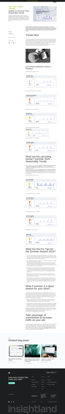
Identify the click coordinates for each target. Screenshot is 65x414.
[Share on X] (11, 43)
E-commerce (14, 6)
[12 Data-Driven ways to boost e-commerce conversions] (49, 354)
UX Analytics (33, 384)
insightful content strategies (43, 328)
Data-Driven (11, 345)
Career (43, 384)
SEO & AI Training (34, 386)
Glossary (43, 386)
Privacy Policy (34, 401)
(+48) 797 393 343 (34, 396)
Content (10, 6)
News (14, 345)
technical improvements (48, 327)
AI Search (27, 345)
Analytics (43, 345)
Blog (42, 388)
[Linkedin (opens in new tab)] (8, 401)
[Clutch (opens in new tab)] (13, 401)
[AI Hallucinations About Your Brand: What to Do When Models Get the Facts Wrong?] (32, 354)
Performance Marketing (35, 382)
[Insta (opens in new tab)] (11, 401)
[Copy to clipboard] (15, 43)
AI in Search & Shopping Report (52, 382)
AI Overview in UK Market (51, 384)
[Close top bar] (56, 1)
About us (43, 382)
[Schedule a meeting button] (63, 412)
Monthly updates (20, 6)
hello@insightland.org (35, 395)
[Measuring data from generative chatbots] (16, 354)
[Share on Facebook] (9, 43)
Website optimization (12, 8)
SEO (16, 345)
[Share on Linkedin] (13, 43)
